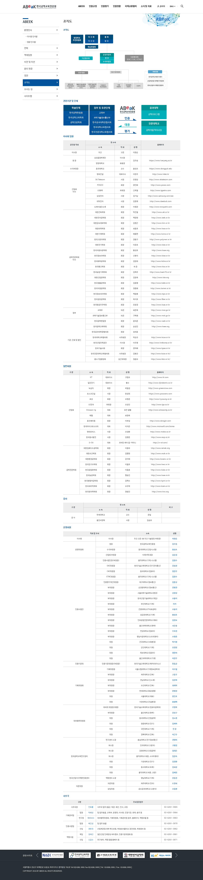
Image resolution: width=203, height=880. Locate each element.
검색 (182, 6)
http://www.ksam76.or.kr (160, 272)
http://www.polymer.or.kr (161, 240)
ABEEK (81, 6)
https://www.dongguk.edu (160, 169)
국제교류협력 (131, 6)
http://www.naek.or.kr (160, 321)
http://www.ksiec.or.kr (160, 470)
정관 (26, 75)
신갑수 (90, 840)
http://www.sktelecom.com (160, 180)
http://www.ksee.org (160, 327)
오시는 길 (28, 89)
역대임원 (28, 55)
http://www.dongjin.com (160, 421)
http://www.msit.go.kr (160, 316)
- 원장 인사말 (31, 42)
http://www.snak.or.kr (160, 454)
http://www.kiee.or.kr (160, 245)
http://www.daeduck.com (161, 201)
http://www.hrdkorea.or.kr (160, 343)
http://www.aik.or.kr (160, 212)
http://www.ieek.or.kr (160, 218)
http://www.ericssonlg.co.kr (160, 410)
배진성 (90, 824)
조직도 (27, 82)
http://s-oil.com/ (160, 443)
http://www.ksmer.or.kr (161, 288)
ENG (172, 6)
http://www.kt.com (160, 377)
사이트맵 (28, 96)
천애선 (90, 834)
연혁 (26, 48)
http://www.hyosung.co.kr (160, 399)
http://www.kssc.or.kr (160, 464)
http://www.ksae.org (160, 250)
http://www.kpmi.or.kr (160, 481)
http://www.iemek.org (160, 448)
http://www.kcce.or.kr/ (160, 354)
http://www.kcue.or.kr (160, 337)
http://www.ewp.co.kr (160, 437)
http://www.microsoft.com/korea (160, 426)
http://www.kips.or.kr (160, 294)
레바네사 (91, 818)
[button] (176, 855)
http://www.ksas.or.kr (160, 305)
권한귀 (90, 829)
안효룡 (90, 807)
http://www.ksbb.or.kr (160, 283)
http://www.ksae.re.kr (160, 475)
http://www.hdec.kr (160, 174)
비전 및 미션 (29, 62)
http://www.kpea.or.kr (160, 348)
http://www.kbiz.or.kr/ (160, 359)
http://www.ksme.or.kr (160, 234)
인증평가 (105, 6)
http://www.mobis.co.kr (160, 432)
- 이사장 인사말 (31, 37)
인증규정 (93, 6)
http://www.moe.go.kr (160, 310)
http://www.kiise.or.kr (160, 256)
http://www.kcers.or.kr (160, 486)
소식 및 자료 (146, 6)
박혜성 (90, 813)
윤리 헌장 (28, 68)
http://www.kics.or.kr (161, 267)
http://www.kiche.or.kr (160, 261)
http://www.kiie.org (160, 278)
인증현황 (117, 6)
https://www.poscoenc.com (160, 394)
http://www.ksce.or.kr (160, 229)
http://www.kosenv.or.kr (160, 459)
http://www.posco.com (160, 185)
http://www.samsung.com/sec (160, 196)
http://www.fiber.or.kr (160, 299)
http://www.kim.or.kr (161, 223)
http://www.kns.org (160, 492)
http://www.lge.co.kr (160, 405)
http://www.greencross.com (160, 388)
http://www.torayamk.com (160, 207)
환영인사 (28, 30)
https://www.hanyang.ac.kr (160, 161)
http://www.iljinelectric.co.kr (160, 383)
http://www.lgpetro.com (160, 191)
